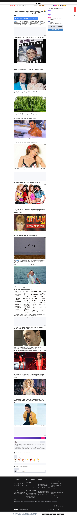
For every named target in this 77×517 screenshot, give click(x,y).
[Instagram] (55, 506)
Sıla (24, 396)
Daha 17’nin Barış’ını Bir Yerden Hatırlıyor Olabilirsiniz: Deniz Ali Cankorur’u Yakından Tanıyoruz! (55, 23)
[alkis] (62, 5)
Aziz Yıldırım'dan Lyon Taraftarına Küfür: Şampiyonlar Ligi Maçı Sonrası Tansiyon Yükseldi (31, 494)
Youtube (25, 501)
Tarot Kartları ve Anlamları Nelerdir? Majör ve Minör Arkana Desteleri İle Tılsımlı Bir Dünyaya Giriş (56, 482)
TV (49, 21)
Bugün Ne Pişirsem (48, 501)
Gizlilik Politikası (23, 505)
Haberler (15, 9)
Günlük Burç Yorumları (31, 501)
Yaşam (50, 10)
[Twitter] (58, 506)
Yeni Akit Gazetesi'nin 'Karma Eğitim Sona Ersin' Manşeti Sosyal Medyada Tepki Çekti (31, 485)
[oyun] (60, 5)
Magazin (18, 9)
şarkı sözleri (42, 22)
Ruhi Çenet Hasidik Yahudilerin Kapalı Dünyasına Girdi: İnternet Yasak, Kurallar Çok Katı (31, 491)
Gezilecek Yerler (54, 501)
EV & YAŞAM (16, 3)
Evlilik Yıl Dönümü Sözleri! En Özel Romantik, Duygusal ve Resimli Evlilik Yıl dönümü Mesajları (43, 485)
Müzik (15, 21)
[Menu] (10, 3)
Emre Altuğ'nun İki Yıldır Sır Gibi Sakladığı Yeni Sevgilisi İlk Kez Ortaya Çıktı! (55, 19)
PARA (31, 3)
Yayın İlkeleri (44, 505)
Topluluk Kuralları (27, 505)
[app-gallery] (60, 509)
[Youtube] (60, 506)
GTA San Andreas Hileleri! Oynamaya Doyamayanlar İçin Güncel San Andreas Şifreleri (56, 496)
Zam (22, 501)
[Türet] (53, 5)
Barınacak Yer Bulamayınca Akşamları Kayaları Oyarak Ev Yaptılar (55, 12)
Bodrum (31, 286)
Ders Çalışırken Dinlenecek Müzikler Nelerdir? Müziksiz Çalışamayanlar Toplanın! (56, 489)
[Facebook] (56, 506)
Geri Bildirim (19, 505)
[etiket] (45, 11)
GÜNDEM (21, 3)
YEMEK (28, 3)
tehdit (18, 395)
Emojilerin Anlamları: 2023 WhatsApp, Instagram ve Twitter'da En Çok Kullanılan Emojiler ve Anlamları (44, 492)
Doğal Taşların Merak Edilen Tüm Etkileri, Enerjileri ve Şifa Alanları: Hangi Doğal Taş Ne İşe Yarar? (44, 490)
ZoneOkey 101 (40, 5)
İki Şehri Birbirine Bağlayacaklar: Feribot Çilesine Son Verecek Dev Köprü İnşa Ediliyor (19, 493)
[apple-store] (50, 509)
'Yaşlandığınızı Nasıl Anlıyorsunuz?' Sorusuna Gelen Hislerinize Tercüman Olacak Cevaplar (31, 482)
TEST (12, 3)
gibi (32, 63)
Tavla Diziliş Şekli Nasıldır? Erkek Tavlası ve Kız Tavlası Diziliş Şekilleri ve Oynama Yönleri (44, 497)
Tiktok (39, 501)
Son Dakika (42, 501)
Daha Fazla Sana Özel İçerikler (54, 29)
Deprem (19, 501)
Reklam (31, 505)
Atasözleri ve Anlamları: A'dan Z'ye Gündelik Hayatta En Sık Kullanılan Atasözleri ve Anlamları (43, 494)
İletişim (33, 505)
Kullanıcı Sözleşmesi (40, 505)
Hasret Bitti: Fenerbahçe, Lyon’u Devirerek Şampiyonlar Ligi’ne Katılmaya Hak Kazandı (31, 488)
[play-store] (55, 509)
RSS (48, 505)
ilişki (14, 139)
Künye (47, 505)
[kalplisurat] (64, 5)
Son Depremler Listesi (41, 482)
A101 (35, 501)
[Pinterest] (62, 506)
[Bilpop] (57, 5)
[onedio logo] (38, 3)
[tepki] (15, 459)
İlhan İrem (18, 260)
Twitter (15, 501)
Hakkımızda (15, 505)
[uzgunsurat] (66, 5)
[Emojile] (58, 5)
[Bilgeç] (55, 5)
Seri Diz (44, 5)
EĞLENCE (24, 3)
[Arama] (61, 3)
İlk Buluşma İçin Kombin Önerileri (53, 15)
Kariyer (36, 505)
